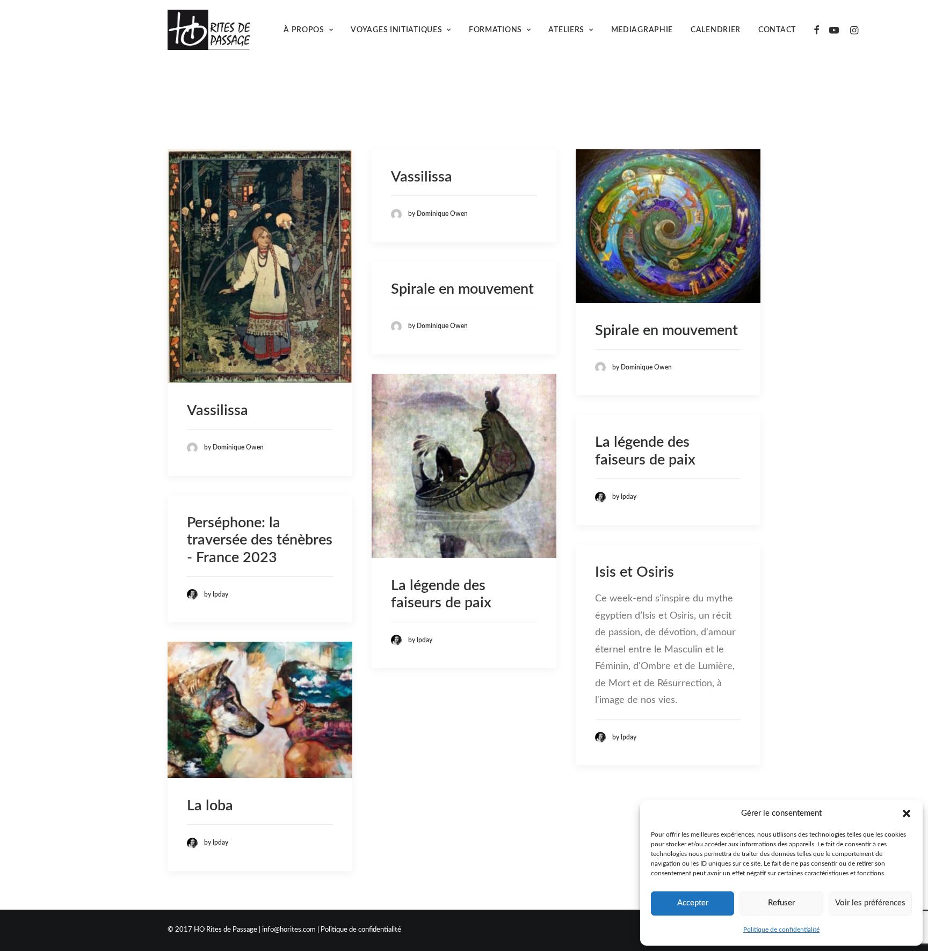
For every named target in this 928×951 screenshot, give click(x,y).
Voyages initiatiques (396, 30)
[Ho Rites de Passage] (209, 30)
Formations (495, 30)
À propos (304, 30)
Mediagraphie (642, 30)
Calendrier (716, 30)
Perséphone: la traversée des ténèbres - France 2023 (259, 540)
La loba (210, 805)
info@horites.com (289, 929)
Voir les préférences (870, 903)
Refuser (781, 903)
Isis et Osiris (634, 572)
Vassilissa (217, 410)
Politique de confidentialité (781, 929)
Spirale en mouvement (666, 330)
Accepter (692, 903)
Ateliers (566, 30)
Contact (777, 30)
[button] (906, 813)
